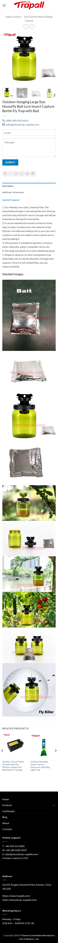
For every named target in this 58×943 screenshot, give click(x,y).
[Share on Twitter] (16, 173)
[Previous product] (32, 26)
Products (7, 805)
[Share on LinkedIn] (33, 173)
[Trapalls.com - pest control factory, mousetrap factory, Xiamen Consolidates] (29, 5)
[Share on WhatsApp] (5, 173)
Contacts (7, 829)
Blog (4, 817)
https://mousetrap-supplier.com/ (19, 899)
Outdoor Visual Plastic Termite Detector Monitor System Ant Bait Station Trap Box (13, 765)
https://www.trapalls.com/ (16, 895)
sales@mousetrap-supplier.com (22, 124)
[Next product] (26, 26)
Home (5, 799)
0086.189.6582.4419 (16, 120)
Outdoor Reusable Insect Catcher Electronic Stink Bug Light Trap (40, 765)
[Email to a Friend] (21, 173)
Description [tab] (7, 186)
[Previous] (7, 58)
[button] (4, 5)
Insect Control (13, 16)
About (5, 823)
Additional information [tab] (13, 192)
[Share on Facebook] (10, 173)
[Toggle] (54, 805)
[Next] (51, 58)
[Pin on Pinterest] (27, 173)
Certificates (8, 811)
